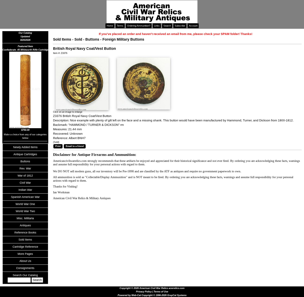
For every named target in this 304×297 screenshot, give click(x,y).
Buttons (25, 161)
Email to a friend (75, 146)
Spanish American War (25, 197)
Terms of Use (161, 291)
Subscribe (180, 25)
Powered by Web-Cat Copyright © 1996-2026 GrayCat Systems (152, 295)
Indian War (25, 189)
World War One (25, 204)
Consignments (25, 268)
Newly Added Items (25, 147)
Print (58, 146)
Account (193, 25)
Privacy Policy (144, 291)
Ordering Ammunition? (139, 25)
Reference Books (25, 232)
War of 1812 (25, 175)
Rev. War (25, 168)
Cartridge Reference (25, 246)
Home (110, 25)
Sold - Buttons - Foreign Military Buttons (109, 39)
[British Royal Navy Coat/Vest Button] (82, 83)
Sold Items (25, 239)
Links (156, 25)
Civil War (25, 182)
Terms (120, 25)
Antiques (25, 225)
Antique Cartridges (25, 154)
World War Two (25, 211)
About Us (25, 261)
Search (167, 25)
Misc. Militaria (25, 218)
